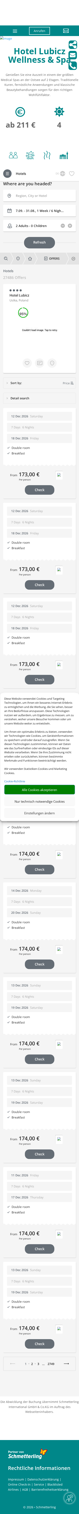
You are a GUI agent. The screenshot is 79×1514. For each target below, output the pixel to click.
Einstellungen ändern (39, 813)
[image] (6, 38)
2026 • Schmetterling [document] (41, 1507)
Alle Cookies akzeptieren (39, 789)
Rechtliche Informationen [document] (39, 1468)
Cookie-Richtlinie (14, 781)
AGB (25, 1490)
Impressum (16, 1479)
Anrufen (39, 31)
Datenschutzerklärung (43, 1479)
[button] (62, 34)
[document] (39, 56)
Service (39, 1484)
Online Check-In (19, 1484)
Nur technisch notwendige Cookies (40, 801)
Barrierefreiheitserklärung (49, 1490)
